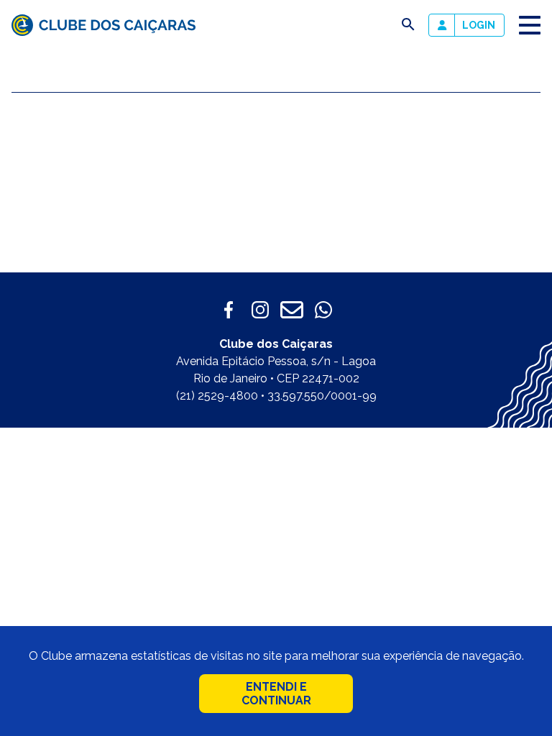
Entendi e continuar (276, 693)
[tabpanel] (414, 179)
